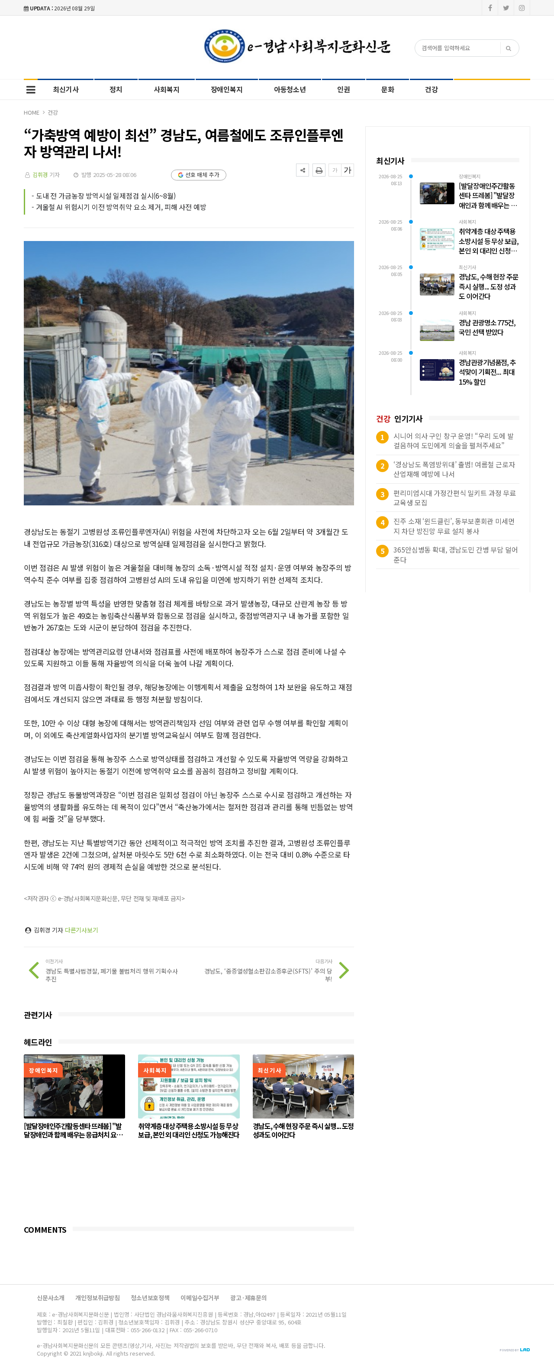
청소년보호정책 (150, 1297)
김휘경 (40, 174)
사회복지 (166, 89)
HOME (31, 112)
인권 (343, 89)
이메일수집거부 (199, 1297)
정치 (116, 89)
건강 (431, 89)
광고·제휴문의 (248, 1297)
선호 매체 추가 (202, 174)
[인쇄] (318, 170)
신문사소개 (50, 1297)
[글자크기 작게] (335, 170)
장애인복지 (227, 89)
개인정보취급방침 (97, 1297)
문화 (387, 89)
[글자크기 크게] (347, 170)
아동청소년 (290, 89)
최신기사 (65, 89)
